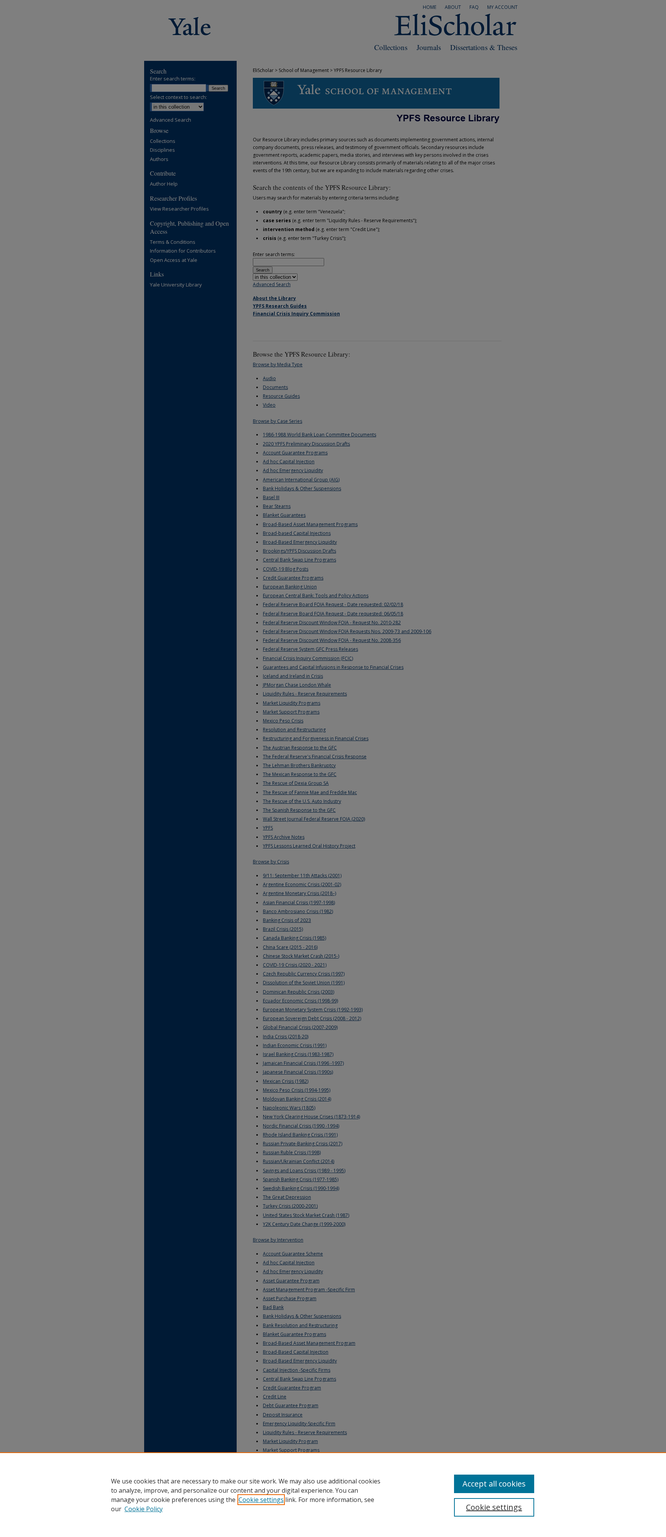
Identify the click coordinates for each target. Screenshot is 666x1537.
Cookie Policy (143, 1509)
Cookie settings (261, 1499)
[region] (333, 1494)
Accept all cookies (494, 1483)
